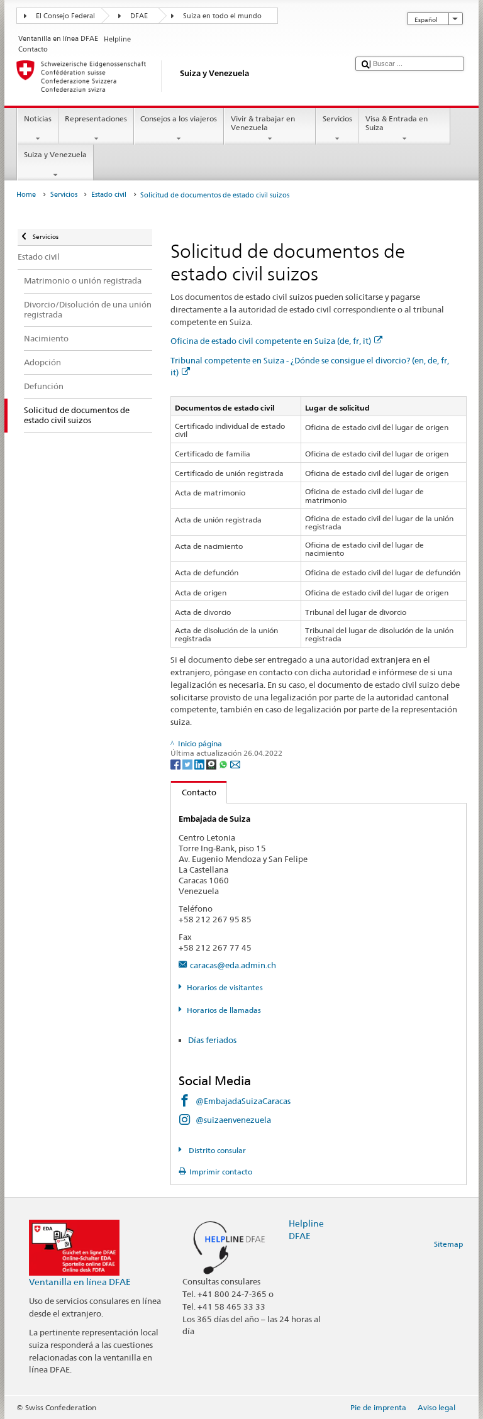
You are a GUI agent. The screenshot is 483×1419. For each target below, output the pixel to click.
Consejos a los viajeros (178, 118)
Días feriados (212, 1040)
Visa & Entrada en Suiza (396, 123)
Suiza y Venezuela (55, 154)
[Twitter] (188, 763)
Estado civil (108, 194)
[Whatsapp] (224, 763)
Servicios (337, 118)
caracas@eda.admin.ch (233, 965)
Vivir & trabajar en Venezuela (263, 123)
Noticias (38, 118)
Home (26, 194)
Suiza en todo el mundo (222, 16)
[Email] (235, 763)
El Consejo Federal (65, 16)
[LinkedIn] (200, 763)
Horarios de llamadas (223, 1010)
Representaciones (96, 118)
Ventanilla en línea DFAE (80, 1281)
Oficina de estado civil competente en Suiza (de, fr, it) (270, 341)
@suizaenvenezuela (233, 1120)
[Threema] (212, 763)
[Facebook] (176, 763)
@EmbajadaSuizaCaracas (243, 1101)
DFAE (139, 16)
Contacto (193, 792)
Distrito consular (216, 1150)
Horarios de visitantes (224, 987)
